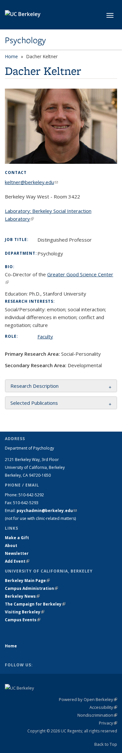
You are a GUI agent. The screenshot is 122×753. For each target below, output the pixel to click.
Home (11, 56)
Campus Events (22, 620)
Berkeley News (22, 596)
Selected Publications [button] (34, 403)
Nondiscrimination (97, 715)
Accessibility (103, 707)
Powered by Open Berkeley (88, 699)
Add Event (17, 561)
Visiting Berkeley (24, 612)
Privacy (108, 723)
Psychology (25, 40)
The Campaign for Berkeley (35, 604)
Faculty (45, 336)
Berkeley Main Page (27, 580)
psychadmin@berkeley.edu (47, 510)
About (11, 545)
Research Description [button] (34, 386)
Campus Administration (31, 588)
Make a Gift (17, 537)
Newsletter (17, 553)
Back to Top (105, 744)
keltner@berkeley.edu (31, 182)
